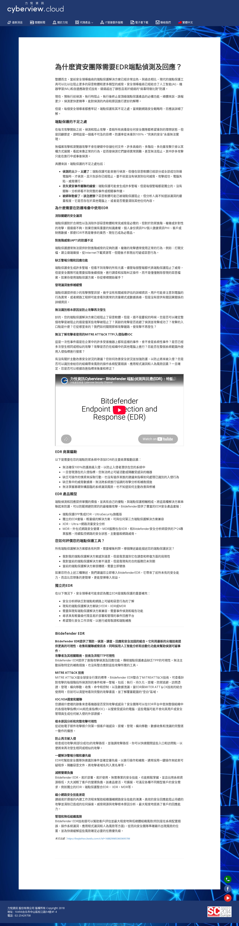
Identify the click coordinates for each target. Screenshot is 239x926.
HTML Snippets (104, 924)
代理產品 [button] (85, 22)
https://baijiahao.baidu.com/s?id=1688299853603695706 (98, 838)
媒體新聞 (40, 22)
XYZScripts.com (134, 924)
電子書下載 (141, 22)
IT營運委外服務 (114, 22)
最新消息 (17, 22)
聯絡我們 (165, 22)
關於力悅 (62, 22)
